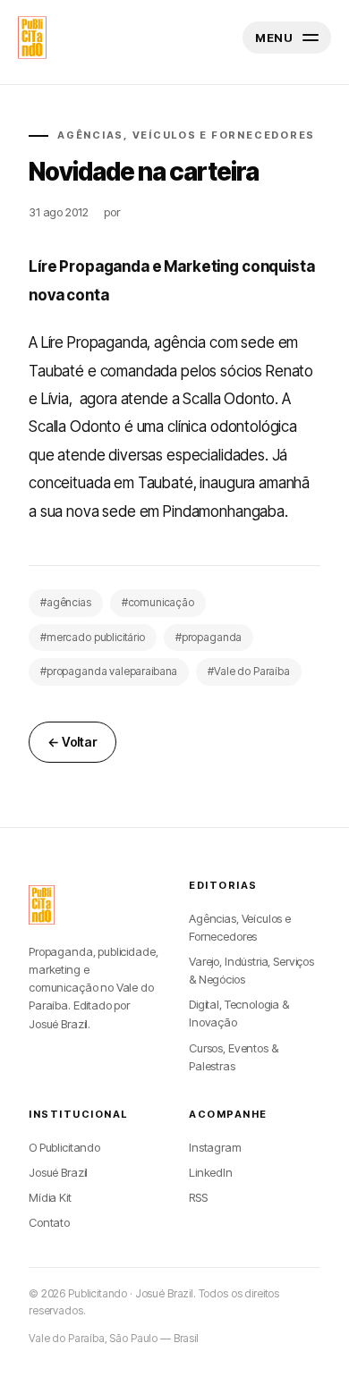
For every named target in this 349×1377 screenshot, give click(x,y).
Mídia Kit (50, 1197)
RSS (198, 1197)
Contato (49, 1222)
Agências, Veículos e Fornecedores (240, 927)
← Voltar (72, 741)
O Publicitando (64, 1147)
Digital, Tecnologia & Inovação (239, 1013)
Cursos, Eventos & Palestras (233, 1057)
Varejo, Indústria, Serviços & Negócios (251, 970)
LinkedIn (211, 1172)
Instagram (215, 1147)
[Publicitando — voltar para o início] (42, 905)
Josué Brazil (58, 1172)
